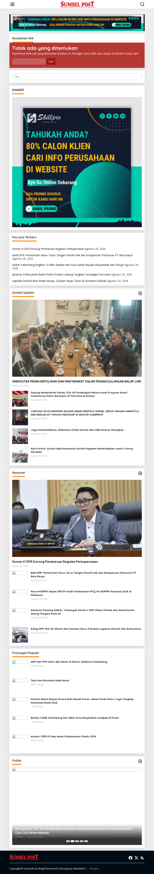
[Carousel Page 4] (81, 841)
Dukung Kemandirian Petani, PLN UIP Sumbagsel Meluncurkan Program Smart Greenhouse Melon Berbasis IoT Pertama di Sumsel (79, 394)
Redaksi (94, 868)
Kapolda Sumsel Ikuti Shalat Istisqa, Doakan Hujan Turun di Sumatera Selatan (59, 281)
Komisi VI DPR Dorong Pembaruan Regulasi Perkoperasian (48, 249)
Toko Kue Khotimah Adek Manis (50, 680)
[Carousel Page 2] (72, 841)
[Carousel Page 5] (86, 841)
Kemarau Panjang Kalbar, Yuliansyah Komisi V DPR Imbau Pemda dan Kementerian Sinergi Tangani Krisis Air (82, 612)
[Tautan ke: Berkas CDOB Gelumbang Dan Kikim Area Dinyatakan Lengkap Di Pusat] (20, 723)
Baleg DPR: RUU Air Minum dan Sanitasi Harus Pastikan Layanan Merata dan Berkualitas (86, 628)
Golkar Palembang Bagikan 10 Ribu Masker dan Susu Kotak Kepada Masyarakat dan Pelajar (68, 265)
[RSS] (142, 857)
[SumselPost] (77, 4)
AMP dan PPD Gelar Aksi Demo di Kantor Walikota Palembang (69, 661)
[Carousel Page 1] (68, 841)
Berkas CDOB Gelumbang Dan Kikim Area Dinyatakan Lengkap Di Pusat (75, 717)
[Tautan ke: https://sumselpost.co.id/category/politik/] (140, 761)
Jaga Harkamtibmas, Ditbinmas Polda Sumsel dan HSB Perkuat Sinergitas (77, 429)
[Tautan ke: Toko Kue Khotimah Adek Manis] (20, 686)
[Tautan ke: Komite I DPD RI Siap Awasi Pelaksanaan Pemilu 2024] (20, 742)
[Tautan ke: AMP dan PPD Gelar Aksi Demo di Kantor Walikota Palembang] (20, 667)
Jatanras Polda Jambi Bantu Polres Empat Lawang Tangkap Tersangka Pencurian (61, 274)
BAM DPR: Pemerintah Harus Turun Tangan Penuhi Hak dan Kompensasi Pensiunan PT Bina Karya (72, 255)
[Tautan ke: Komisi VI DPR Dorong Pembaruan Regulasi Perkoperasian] (77, 518)
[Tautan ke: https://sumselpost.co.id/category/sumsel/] (140, 293)
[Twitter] (136, 857)
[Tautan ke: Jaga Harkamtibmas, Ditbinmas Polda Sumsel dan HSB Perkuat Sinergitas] (20, 436)
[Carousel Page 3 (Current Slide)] (77, 841)
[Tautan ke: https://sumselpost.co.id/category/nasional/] (140, 473)
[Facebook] (130, 857)
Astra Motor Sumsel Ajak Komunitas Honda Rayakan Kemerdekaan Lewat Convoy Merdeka (82, 450)
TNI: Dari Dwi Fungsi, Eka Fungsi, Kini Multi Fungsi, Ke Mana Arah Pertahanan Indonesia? (69, 831)
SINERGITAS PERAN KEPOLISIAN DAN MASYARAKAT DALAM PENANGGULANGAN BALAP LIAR (76, 381)
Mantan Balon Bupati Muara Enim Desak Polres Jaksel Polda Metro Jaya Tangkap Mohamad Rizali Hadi (82, 701)
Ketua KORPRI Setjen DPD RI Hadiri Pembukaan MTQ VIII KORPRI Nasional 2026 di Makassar (81, 593)
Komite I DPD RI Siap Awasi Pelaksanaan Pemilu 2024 (63, 736)
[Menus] (12, 4)
